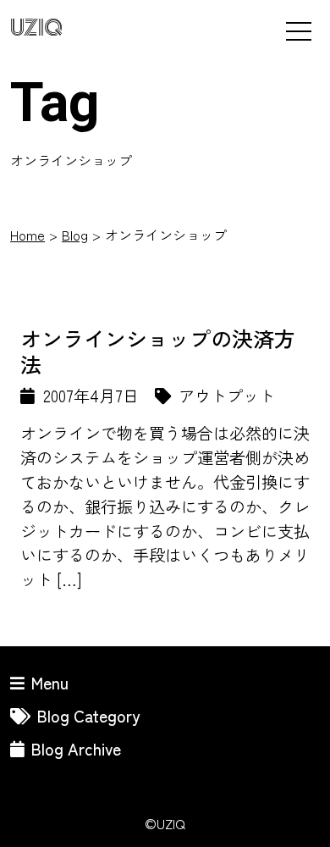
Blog (75, 234)
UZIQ (36, 28)
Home (27, 234)
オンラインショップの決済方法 (157, 351)
